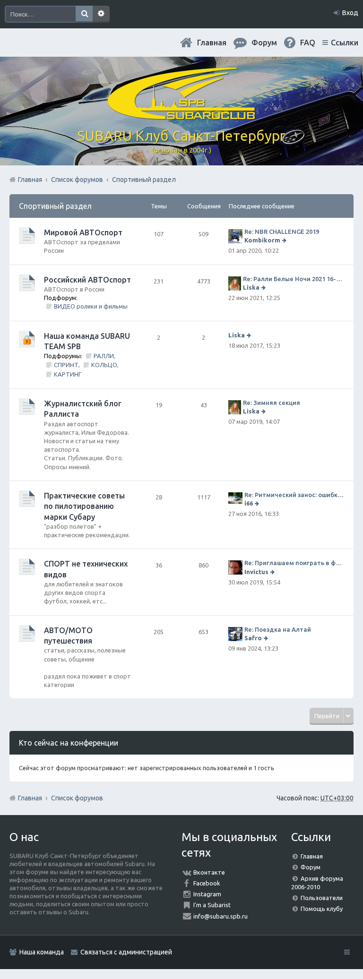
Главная (211, 42)
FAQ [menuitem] (307, 42)
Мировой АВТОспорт (83, 232)
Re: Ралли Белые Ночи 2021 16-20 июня (293, 278)
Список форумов (77, 798)
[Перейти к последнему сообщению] (285, 240)
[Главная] (181, 116)
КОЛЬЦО (104, 364)
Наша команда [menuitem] (41, 952)
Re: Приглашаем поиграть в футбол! (294, 562)
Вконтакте (209, 872)
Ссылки (344, 42)
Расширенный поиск (101, 14)
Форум (310, 867)
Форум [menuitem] (264, 42)
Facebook (206, 883)
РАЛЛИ (104, 355)
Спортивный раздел (55, 206)
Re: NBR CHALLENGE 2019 (281, 231)
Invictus (256, 571)
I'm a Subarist (212, 905)
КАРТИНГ (67, 374)
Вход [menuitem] (350, 13)
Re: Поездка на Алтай (277, 629)
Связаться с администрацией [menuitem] (126, 952)
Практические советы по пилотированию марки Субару (84, 506)
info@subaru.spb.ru (220, 916)
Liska (251, 287)
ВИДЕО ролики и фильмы (91, 306)
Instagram (207, 894)
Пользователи (322, 897)
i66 (248, 503)
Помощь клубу (322, 908)
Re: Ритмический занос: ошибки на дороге (294, 494)
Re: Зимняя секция (271, 402)
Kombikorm (262, 240)
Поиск (84, 14)
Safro (253, 638)
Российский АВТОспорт (87, 279)
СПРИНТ (66, 364)
